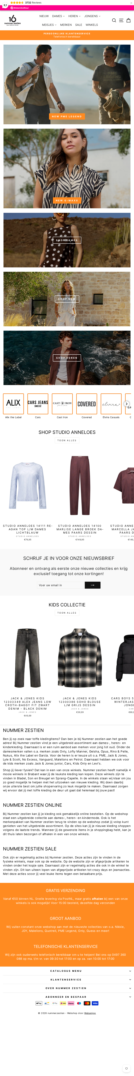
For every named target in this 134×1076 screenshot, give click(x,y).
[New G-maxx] (67, 168)
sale (40, 865)
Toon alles (67, 440)
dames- (104, 743)
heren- (116, 743)
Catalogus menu (66, 970)
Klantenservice (66, 979)
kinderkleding (12, 747)
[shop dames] (67, 240)
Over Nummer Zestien (66, 988)
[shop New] (67, 298)
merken (83, 747)
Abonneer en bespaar (66, 996)
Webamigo (90, 1013)
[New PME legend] (67, 84)
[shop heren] (67, 357)
